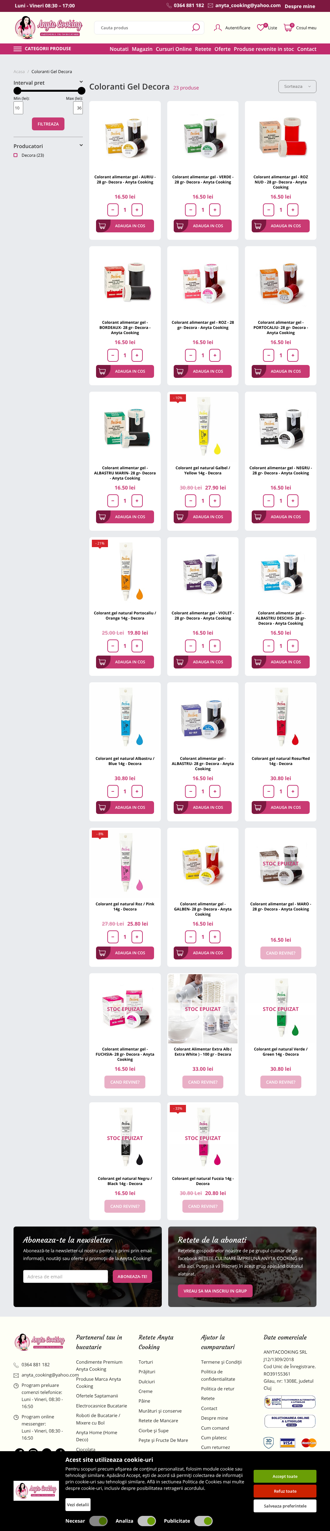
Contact (306, 48)
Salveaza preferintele (285, 1506)
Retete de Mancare (158, 1421)
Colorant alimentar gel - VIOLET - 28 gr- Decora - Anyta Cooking (203, 615)
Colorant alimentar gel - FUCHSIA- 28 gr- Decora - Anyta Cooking (125, 1054)
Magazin (142, 48)
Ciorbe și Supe (154, 1431)
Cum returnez (215, 1447)
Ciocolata (85, 1450)
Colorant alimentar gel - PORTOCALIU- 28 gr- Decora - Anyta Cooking (280, 327)
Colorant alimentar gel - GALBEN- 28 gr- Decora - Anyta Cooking (203, 909)
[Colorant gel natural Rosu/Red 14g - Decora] (280, 718)
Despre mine (214, 1418)
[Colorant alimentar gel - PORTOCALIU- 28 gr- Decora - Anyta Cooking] (280, 282)
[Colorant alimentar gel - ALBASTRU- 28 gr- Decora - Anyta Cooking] (203, 718)
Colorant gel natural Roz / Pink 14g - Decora (125, 906)
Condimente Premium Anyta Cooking (99, 1365)
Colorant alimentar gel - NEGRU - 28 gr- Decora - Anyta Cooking (280, 470)
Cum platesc (214, 1438)
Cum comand (215, 1428)
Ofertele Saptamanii (97, 1396)
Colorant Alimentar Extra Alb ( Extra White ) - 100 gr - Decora (203, 1051)
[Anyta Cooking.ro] (36, 1491)
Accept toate (285, 1476)
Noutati (119, 48)
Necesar (75, 1521)
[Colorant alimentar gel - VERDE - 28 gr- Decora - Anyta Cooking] (203, 137)
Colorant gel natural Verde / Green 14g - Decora (281, 1051)
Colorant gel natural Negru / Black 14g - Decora (125, 1181)
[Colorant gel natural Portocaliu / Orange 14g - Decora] (125, 573)
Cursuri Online (174, 48)
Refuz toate (285, 1491)
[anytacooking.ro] (40, 1342)
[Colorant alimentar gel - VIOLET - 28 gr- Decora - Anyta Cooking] (203, 573)
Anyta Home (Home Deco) (96, 1436)
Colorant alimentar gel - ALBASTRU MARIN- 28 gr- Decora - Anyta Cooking (125, 473)
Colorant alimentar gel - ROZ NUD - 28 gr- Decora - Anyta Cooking (280, 182)
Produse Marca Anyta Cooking (98, 1382)
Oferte (223, 48)
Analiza (124, 1521)
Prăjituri (147, 1372)
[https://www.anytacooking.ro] (49, 28)
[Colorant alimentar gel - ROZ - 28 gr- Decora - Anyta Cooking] (203, 282)
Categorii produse (48, 49)
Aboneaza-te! (132, 1276)
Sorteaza (293, 86)
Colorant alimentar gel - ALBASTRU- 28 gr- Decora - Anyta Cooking (203, 763)
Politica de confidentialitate (218, 1375)
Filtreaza (48, 124)
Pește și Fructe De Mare (163, 1440)
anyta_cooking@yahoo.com (44, 1375)
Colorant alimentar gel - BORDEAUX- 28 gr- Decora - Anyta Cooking (124, 327)
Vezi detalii (78, 1505)
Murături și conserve (160, 1411)
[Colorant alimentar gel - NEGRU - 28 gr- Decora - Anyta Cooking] (280, 427)
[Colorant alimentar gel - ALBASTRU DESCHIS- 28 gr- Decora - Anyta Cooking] (280, 573)
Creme (145, 1391)
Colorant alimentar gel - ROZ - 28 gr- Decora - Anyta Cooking (203, 325)
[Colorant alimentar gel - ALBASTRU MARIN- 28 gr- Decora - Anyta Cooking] (125, 427)
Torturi (146, 1362)
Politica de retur (217, 1389)
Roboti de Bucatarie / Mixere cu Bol (98, 1419)
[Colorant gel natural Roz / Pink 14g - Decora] (125, 863)
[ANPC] (290, 1403)
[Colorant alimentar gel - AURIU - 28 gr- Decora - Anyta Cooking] (125, 137)
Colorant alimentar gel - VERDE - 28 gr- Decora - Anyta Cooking (202, 179)
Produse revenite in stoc (264, 48)
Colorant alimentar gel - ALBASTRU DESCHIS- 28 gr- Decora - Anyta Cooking (281, 618)
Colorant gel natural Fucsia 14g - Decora (203, 1181)
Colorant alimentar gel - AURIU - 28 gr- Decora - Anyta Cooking (125, 179)
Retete (203, 48)
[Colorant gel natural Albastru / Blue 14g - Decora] (125, 718)
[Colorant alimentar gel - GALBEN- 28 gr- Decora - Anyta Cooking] (203, 863)
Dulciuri (147, 1382)
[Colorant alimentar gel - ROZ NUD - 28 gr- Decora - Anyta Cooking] (280, 137)
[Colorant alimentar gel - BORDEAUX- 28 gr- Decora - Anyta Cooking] (125, 282)
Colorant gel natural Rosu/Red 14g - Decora (281, 761)
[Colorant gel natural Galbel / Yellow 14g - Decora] (203, 427)
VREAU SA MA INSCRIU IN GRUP (215, 1291)
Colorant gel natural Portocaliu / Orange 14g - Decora (125, 615)
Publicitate (177, 1521)
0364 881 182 (36, 1365)
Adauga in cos (130, 226)
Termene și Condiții (221, 1362)
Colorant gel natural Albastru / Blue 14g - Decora (124, 761)
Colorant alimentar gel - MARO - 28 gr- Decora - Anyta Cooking (280, 906)
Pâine (144, 1401)
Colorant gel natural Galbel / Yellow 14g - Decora (203, 470)
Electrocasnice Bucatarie (101, 1406)
